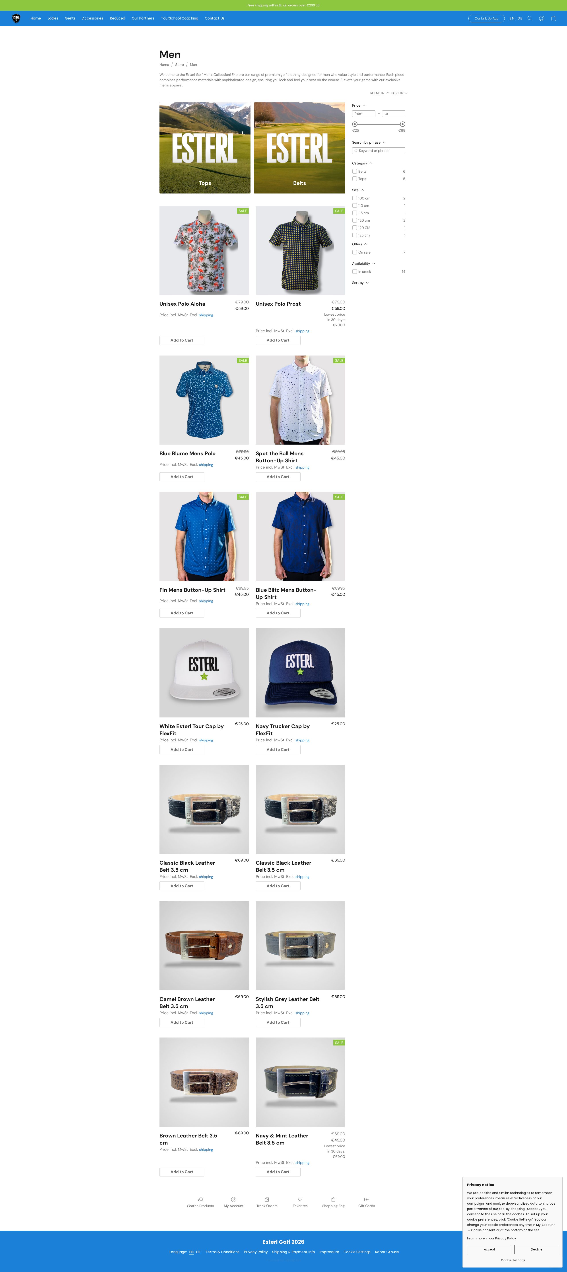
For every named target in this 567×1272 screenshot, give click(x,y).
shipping (206, 315)
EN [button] (512, 18)
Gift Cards (366, 1206)
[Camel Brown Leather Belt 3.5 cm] (204, 945)
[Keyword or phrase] (355, 150)
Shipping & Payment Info (293, 1251)
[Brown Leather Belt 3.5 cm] (204, 1082)
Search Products (200, 1206)
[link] (513, 1258)
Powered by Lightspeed (283, 1260)
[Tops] (204, 138)
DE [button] (519, 18)
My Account (233, 1206)
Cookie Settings (357, 1251)
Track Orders (267, 1206)
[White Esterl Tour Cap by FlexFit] (204, 672)
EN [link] (191, 1251)
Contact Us (215, 18)
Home (36, 18)
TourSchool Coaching (179, 18)
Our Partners (143, 18)
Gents (70, 18)
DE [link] (198, 1251)
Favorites (300, 1206)
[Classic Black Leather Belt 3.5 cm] (204, 809)
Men (193, 64)
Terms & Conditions (222, 1251)
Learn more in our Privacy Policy (491, 1238)
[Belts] (299, 138)
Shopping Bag (333, 1206)
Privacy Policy (256, 1251)
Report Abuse (387, 1251)
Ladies (53, 18)
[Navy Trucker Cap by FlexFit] (300, 672)
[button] (16, 18)
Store (179, 64)
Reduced (117, 18)
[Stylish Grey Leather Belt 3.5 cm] (300, 945)
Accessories (92, 18)
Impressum (329, 1251)
